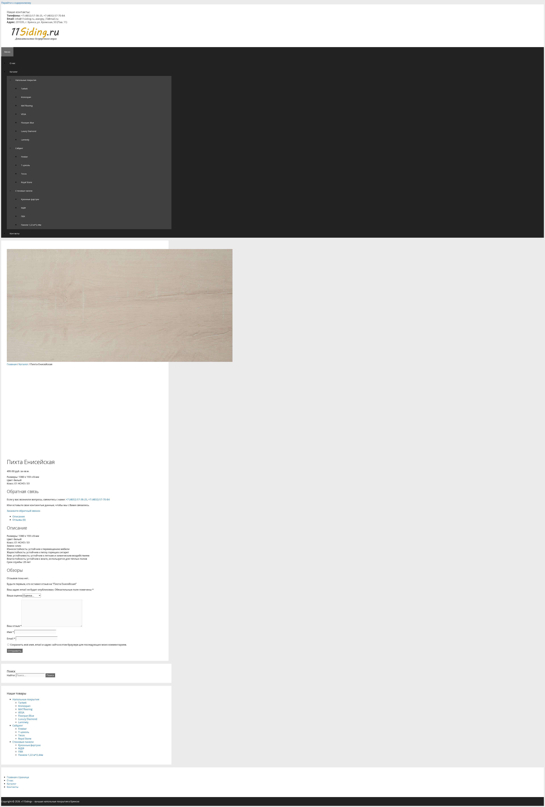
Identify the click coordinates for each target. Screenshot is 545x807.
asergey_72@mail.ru (46, 18)
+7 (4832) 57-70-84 (54, 15)
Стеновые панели (23, 190)
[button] (19, 71)
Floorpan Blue (27, 122)
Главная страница (18, 777)
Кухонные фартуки (30, 199)
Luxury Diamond (28, 131)
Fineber (24, 156)
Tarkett (24, 88)
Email (11, 638)
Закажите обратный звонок (23, 510)
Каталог (14, 71)
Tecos (24, 173)
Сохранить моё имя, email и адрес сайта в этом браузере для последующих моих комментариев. (68, 644)
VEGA (23, 114)
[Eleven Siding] (35, 39)
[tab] (87, 516)
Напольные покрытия (25, 80)
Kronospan (26, 97)
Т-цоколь (25, 165)
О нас (12, 63)
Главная (12, 364)
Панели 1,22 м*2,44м (31, 224)
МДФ (23, 207)
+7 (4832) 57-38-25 (31, 15)
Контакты (14, 233)
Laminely (25, 139)
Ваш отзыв (14, 625)
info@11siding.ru (24, 18)
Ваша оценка (14, 595)
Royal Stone (26, 182)
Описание (18, 516)
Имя (10, 632)
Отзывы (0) (19, 519)
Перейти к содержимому (16, 2)
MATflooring (27, 105)
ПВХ (23, 216)
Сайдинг (19, 148)
